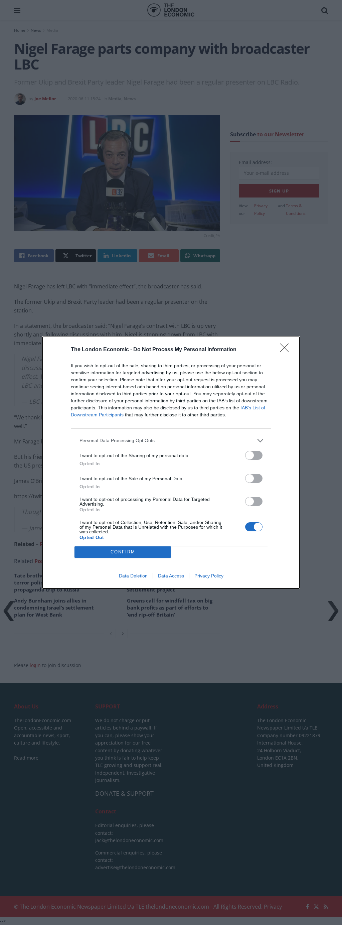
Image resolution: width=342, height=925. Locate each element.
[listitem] (171, 440)
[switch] (254, 455)
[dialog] (171, 462)
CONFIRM (123, 551)
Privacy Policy (208, 575)
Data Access (171, 575)
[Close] (286, 350)
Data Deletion (133, 575)
